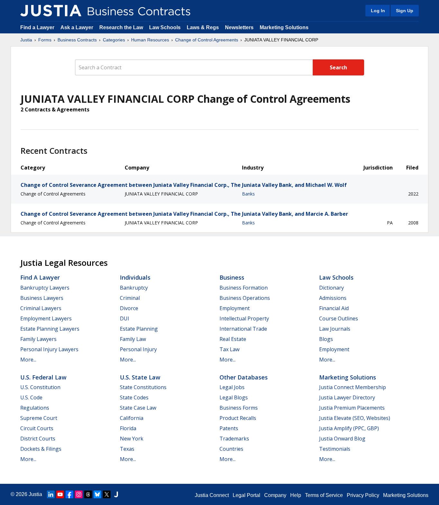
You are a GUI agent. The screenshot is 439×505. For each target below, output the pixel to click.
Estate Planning (139, 328)
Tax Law (229, 349)
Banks (248, 194)
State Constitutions (143, 387)
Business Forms (239, 407)
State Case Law (138, 407)
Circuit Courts (36, 428)
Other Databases (244, 377)
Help (295, 495)
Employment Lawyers (46, 318)
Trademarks (234, 438)
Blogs (326, 339)
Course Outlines (338, 318)
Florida (128, 428)
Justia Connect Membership (352, 387)
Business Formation (244, 287)
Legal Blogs (234, 397)
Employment (235, 308)
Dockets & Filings (40, 448)
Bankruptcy (134, 287)
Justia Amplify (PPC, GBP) (349, 428)
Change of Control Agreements (206, 39)
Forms (44, 39)
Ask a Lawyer (77, 27)
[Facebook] (69, 494)
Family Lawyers (38, 339)
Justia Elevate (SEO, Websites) (354, 418)
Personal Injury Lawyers (49, 349)
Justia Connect (212, 495)
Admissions (332, 297)
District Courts (37, 438)
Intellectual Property (244, 318)
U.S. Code (31, 397)
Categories (114, 39)
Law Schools (165, 27)
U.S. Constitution (40, 387)
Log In (378, 10)
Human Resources (150, 39)
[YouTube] (60, 494)
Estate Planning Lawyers (49, 328)
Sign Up (404, 10)
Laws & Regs (203, 27)
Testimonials (334, 448)
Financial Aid (334, 308)
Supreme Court (38, 418)
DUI (124, 318)
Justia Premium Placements (352, 407)
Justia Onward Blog (342, 438)
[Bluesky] (97, 494)
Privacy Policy (363, 495)
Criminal (130, 297)
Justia (26, 39)
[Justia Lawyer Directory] (116, 494)
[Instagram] (79, 494)
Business (232, 277)
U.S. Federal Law (43, 377)
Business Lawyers (41, 297)
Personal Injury (138, 349)
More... (28, 359)
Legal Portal (246, 495)
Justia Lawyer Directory (347, 397)
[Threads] (88, 494)
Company (275, 495)
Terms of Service (324, 495)
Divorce (129, 308)
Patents (229, 428)
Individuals (135, 277)
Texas (127, 448)
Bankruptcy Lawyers (44, 287)
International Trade (243, 328)
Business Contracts (77, 39)
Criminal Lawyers (40, 308)
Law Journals (334, 328)
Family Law (133, 339)
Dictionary (331, 287)
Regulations (34, 407)
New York (131, 438)
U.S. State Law (140, 377)
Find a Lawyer (37, 27)
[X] (107, 494)
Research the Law (121, 27)
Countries (231, 448)
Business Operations (245, 297)
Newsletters (239, 27)
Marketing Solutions (284, 27)
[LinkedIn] (51, 494)
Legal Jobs (232, 387)
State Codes (134, 397)
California (131, 418)
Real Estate (233, 339)
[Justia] (50, 10)
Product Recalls (238, 418)
